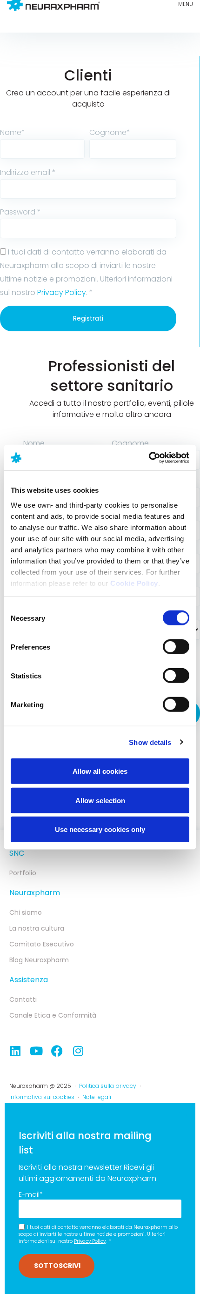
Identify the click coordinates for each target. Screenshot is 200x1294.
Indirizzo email (28, 172)
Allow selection (100, 800)
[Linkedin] (15, 1051)
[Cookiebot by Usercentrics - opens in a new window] (148, 457)
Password (20, 212)
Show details (150, 742)
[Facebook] (57, 1051)
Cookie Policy (134, 583)
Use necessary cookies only (100, 829)
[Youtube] (36, 1051)
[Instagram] (78, 1051)
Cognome (109, 132)
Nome (12, 132)
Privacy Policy (61, 292)
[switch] (176, 646)
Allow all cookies (100, 771)
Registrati (88, 318)
